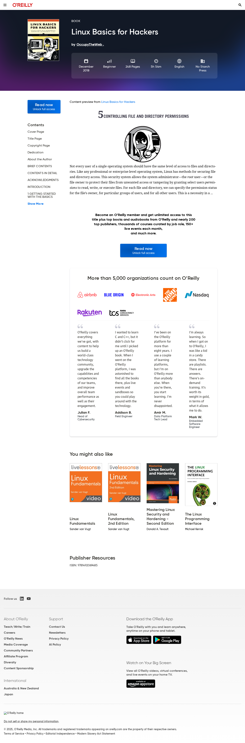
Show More (35, 203)
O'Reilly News (13, 639)
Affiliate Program (16, 656)
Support (56, 619)
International (15, 680)
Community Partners (18, 650)
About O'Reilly (16, 619)
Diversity (10, 662)
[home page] (23, 4)
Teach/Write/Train (17, 627)
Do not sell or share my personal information (31, 721)
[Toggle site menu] (5, 5)
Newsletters (57, 633)
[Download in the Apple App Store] (138, 643)
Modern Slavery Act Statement (96, 733)
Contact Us (57, 627)
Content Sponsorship (19, 668)
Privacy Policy (59, 639)
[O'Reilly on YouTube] (29, 599)
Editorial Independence (60, 733)
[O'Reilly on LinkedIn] (22, 599)
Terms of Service (14, 733)
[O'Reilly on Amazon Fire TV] (140, 687)
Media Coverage (16, 644)
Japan (8, 694)
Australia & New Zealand (21, 688)
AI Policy (55, 644)
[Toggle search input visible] (240, 5)
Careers (9, 633)
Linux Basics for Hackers (118, 102)
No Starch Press (203, 68)
